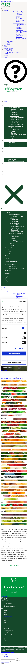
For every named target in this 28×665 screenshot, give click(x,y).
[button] (14, 195)
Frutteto (13, 378)
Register (6, 656)
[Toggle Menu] (1, 8)
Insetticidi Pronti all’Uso (18, 119)
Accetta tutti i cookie (14, 353)
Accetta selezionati (14, 358)
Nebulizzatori (19, 35)
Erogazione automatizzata (19, 29)
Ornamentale (18, 378)
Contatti (6, 55)
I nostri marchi (7, 39)
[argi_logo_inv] (5, 287)
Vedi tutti (3, 378)
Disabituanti (19, 27)
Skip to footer (11, 1)
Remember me (15, 662)
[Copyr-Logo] (6, 6)
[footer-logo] (4, 600)
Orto (22, 378)
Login (5, 654)
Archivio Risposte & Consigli (14, 52)
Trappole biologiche (21, 38)
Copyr (8, 42)
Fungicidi (18, 17)
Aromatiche (8, 378)
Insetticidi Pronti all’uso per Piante (18, 135)
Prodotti (6, 10)
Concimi (18, 13)
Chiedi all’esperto (11, 51)
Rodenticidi (19, 37)
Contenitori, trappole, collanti (17, 110)
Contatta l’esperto (8, 49)
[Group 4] (5, 178)
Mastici (18, 21)
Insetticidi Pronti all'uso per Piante (20, 19)
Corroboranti (19, 14)
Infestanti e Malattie (8, 48)
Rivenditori (6, 53)
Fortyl (8, 44)
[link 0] (19, 301)
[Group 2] (5, 171)
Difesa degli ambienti (18, 23)
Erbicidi (18, 16)
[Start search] (16, 377)
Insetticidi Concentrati (21, 31)
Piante (5, 46)
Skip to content (4, 1)
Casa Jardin (10, 41)
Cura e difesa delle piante (19, 12)
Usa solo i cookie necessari (14, 362)
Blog (5, 45)
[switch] (24, 333)
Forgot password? (5, 662)
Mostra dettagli (19, 348)
